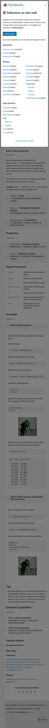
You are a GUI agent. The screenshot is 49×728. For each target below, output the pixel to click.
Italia (5, 91)
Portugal (29, 77)
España (6, 77)
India (5, 111)
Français (31, 94)
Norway (29, 70)
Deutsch (31, 87)
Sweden (29, 80)
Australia (6, 108)
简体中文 (8, 122)
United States (8, 56)
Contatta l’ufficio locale (24, 141)
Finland (6, 80)
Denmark (6, 70)
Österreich (30, 73)
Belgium (6, 66)
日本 (4, 129)
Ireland (5, 87)
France (5, 84)
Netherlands (30, 66)
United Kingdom (32, 98)
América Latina (9, 49)
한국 (4, 132)
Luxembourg (8, 94)
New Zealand (8, 115)
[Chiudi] (45, 5)
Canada (6, 53)
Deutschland (8, 73)
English (31, 91)
